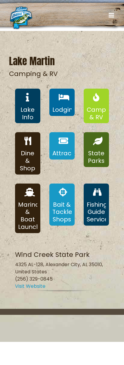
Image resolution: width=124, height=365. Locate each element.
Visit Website (30, 286)
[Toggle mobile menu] (112, 15)
